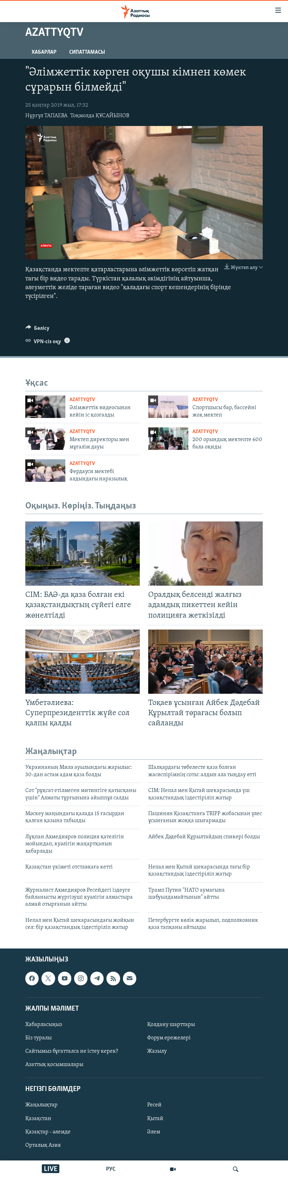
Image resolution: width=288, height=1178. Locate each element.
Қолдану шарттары (171, 1024)
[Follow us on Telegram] (97, 978)
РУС (111, 1169)
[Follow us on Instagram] (80, 978)
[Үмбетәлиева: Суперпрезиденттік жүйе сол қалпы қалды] (82, 662)
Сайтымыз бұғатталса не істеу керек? (71, 1051)
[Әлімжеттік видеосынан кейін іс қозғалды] (45, 406)
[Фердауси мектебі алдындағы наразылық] (45, 470)
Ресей (154, 1105)
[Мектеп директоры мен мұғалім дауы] (45, 438)
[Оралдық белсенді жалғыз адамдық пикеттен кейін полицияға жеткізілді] (205, 553)
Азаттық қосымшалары (54, 1064)
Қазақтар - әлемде (48, 1131)
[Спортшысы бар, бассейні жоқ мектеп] (168, 406)
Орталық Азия (43, 1145)
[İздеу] (235, 1169)
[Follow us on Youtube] (64, 978)
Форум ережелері (169, 1038)
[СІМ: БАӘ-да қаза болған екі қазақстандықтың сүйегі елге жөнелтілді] (82, 553)
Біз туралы (38, 1038)
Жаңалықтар (41, 1105)
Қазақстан (38, 1118)
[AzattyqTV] (172, 1169)
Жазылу (157, 1051)
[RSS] (113, 978)
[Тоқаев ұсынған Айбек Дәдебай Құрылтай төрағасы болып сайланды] (205, 662)
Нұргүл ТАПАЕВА (46, 116)
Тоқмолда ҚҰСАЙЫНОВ (99, 116)
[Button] (38, 330)
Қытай (155, 1118)
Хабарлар (44, 52)
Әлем (153, 1131)
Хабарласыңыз (43, 1024)
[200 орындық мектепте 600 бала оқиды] (168, 438)
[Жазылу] (129, 978)
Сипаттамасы (87, 52)
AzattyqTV (82, 399)
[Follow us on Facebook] (32, 978)
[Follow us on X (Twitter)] (48, 978)
